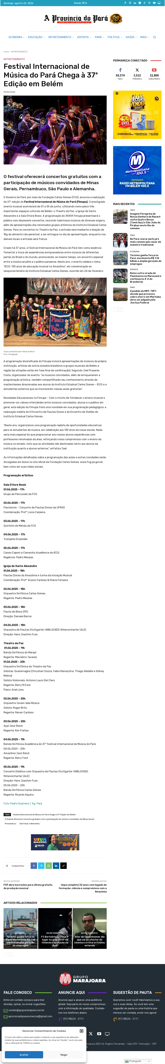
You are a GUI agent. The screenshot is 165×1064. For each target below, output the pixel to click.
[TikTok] (144, 3)
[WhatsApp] (48, 865)
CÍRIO (132, 210)
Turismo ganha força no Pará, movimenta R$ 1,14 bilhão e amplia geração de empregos (20, 941)
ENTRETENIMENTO (19, 51)
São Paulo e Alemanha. (29, 823)
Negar (64, 1054)
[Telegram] (139, 3)
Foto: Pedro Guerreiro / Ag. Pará (23, 803)
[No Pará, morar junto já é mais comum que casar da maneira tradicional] (120, 240)
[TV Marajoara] (159, 3)
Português (135, 1061)
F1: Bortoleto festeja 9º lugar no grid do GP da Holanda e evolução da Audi (55, 941)
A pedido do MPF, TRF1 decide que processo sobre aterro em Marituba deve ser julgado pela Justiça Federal (145, 297)
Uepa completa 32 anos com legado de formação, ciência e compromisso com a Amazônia (83, 888)
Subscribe (154, 68)
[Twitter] (149, 3)
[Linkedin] (134, 3)
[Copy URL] (63, 865)
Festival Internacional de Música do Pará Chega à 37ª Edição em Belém (44, 814)
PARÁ (132, 235)
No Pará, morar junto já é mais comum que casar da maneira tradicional (145, 242)
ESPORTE (134, 269)
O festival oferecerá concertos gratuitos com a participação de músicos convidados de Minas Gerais (49, 819)
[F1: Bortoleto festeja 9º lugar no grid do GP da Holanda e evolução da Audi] (55, 928)
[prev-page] (6, 954)
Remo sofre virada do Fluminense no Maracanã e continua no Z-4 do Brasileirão (145, 277)
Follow (137, 68)
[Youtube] (154, 3)
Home (6, 51)
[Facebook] (125, 3)
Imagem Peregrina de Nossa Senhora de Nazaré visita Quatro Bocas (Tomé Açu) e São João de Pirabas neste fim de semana (145, 221)
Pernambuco (10, 823)
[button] (81, 1031)
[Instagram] (130, 3)
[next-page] (11, 954)
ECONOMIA (20, 933)
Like (120, 68)
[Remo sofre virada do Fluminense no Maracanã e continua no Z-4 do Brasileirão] (120, 276)
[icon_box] (24, 1011)
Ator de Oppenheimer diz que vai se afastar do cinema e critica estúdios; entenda (89, 941)
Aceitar (24, 1054)
